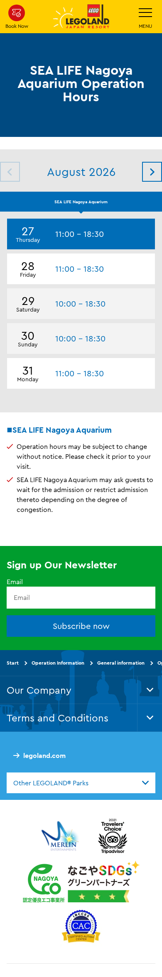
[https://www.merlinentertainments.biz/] (61, 836)
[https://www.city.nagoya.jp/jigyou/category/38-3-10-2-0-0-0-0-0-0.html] (81, 882)
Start (13, 663)
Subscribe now (81, 626)
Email (15, 582)
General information (121, 663)
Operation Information (58, 663)
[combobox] (81, 782)
